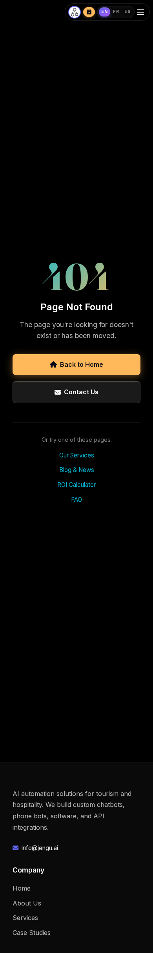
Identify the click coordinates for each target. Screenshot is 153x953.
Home (22, 888)
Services (25, 918)
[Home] (74, 12)
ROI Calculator (76, 484)
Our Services (76, 455)
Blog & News (76, 470)
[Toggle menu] (141, 12)
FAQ (76, 499)
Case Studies (32, 933)
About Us (27, 903)
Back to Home (81, 364)
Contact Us (81, 392)
